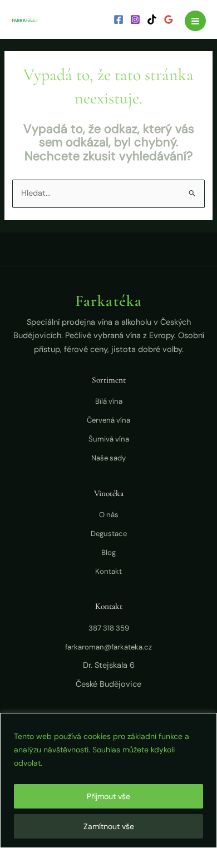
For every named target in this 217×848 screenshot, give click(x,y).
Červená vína (108, 420)
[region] (108, 780)
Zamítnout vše (108, 826)
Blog (108, 552)
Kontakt (108, 571)
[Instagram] (135, 19)
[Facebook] (119, 19)
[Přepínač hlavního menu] (195, 21)
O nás (109, 514)
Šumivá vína (108, 439)
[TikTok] (152, 19)
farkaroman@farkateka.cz (108, 647)
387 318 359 (108, 628)
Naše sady (108, 458)
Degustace (109, 533)
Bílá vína (108, 401)
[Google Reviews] (169, 19)
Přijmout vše (108, 796)
